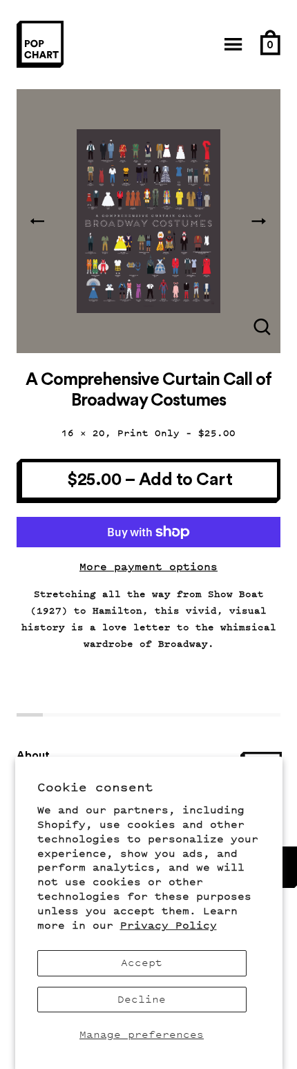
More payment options (148, 567)
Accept (141, 962)
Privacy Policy (168, 925)
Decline (141, 999)
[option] (148, 221)
